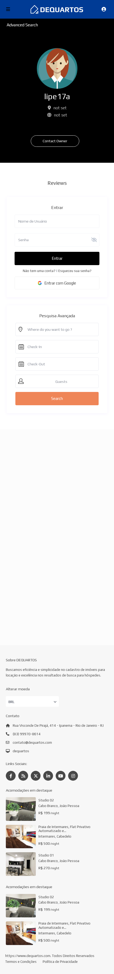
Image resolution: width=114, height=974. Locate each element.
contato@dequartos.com (32, 743)
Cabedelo (64, 836)
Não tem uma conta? (39, 271)
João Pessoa (69, 806)
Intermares (46, 836)
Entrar (57, 258)
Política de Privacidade (60, 962)
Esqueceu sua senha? (74, 271)
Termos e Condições (21, 962)
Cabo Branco (48, 806)
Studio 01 (46, 855)
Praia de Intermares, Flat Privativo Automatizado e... (64, 829)
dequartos (21, 751)
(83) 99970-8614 (27, 734)
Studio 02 (46, 800)
